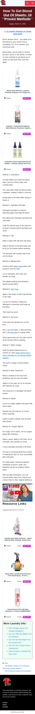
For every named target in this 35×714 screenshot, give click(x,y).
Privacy (5, 702)
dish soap (13, 332)
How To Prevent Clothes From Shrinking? (18, 671)
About (5, 704)
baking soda (18, 266)
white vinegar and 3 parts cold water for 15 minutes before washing (17, 355)
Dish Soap (14, 289)
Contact (5, 707)
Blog (6, 663)
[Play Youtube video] (17, 492)
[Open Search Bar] (27, 3)
